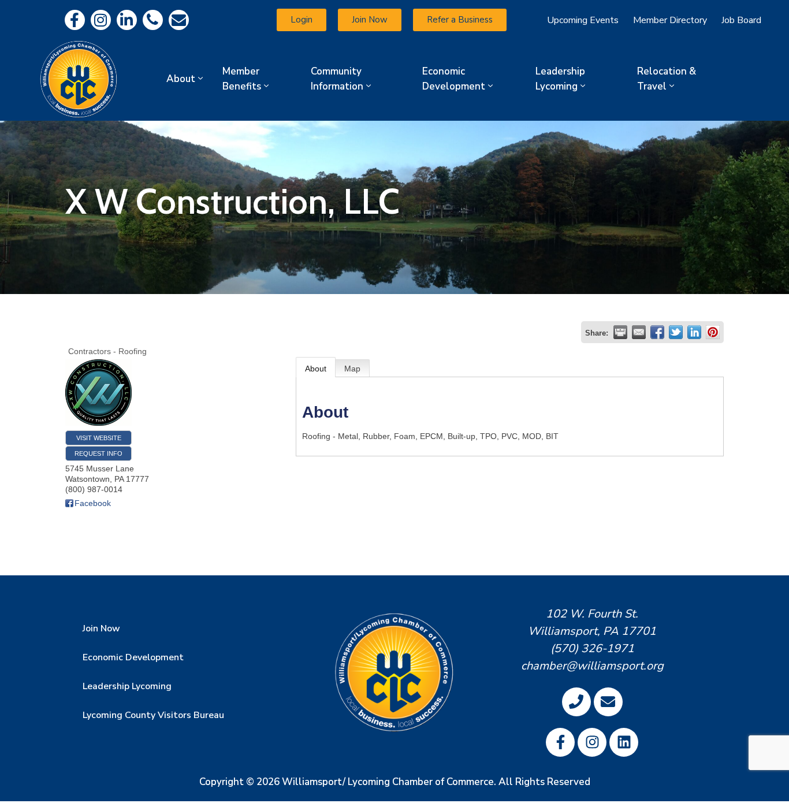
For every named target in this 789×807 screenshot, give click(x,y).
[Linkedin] (127, 20)
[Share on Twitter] (676, 332)
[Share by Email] (639, 332)
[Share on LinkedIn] (694, 332)
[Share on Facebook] (657, 332)
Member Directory (670, 20)
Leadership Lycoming (560, 79)
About (180, 78)
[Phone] (153, 20)
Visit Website (98, 437)
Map (352, 368)
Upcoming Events (583, 20)
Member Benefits (241, 79)
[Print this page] (620, 332)
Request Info (98, 453)
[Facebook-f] (75, 20)
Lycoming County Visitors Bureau (153, 715)
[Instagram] (101, 20)
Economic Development (453, 79)
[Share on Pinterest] (713, 332)
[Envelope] (179, 20)
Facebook (93, 503)
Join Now (101, 628)
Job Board (741, 20)
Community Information (337, 79)
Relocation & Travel (666, 79)
